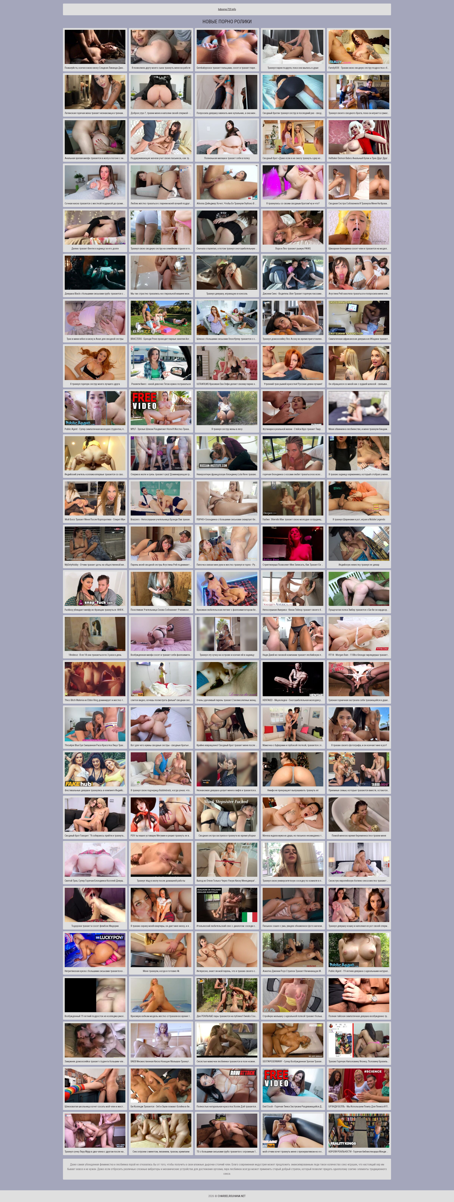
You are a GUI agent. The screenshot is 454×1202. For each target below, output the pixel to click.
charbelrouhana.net (232, 1196)
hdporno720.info (227, 9)
